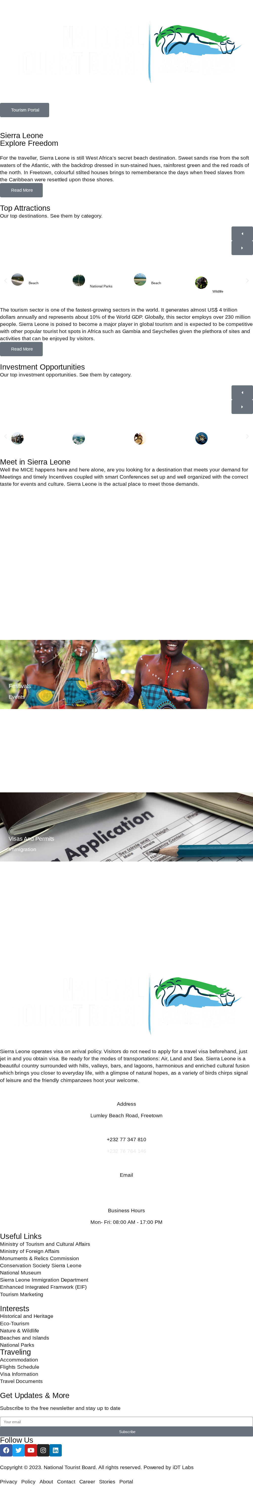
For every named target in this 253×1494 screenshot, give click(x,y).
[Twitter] (18, 1450)
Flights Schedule (29, 762)
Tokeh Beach (39, 278)
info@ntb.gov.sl (126, 1186)
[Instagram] (43, 1450)
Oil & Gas (36, 439)
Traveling (15, 1352)
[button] (5, 281)
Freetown (20, 541)
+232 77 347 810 (127, 1139)
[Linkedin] (55, 1450)
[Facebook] (6, 1450)
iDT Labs (183, 1467)
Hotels (17, 915)
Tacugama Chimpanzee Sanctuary (222, 281)
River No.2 (159, 278)
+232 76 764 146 (127, 1151)
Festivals (20, 686)
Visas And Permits (31, 839)
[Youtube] (31, 1450)
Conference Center (33, 610)
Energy (96, 439)
